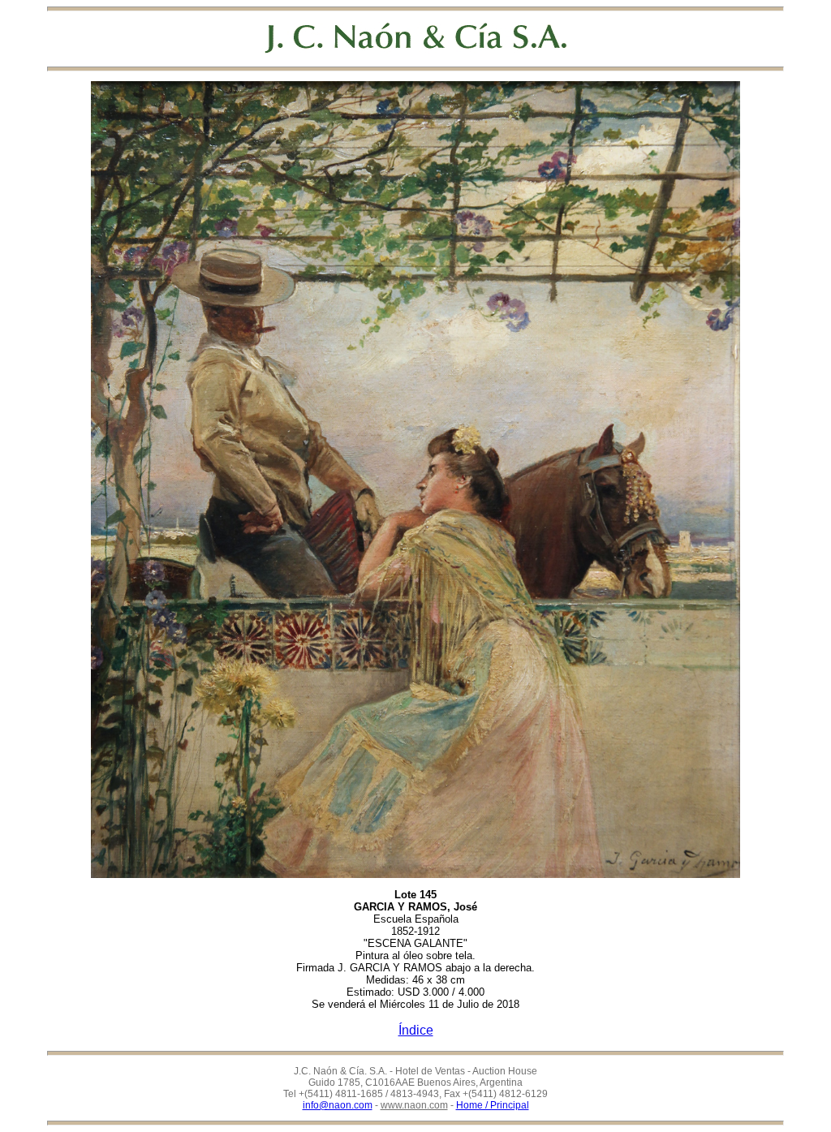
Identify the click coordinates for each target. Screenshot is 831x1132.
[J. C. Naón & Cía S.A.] (416, 38)
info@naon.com (337, 1105)
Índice (415, 1030)
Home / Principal (492, 1105)
